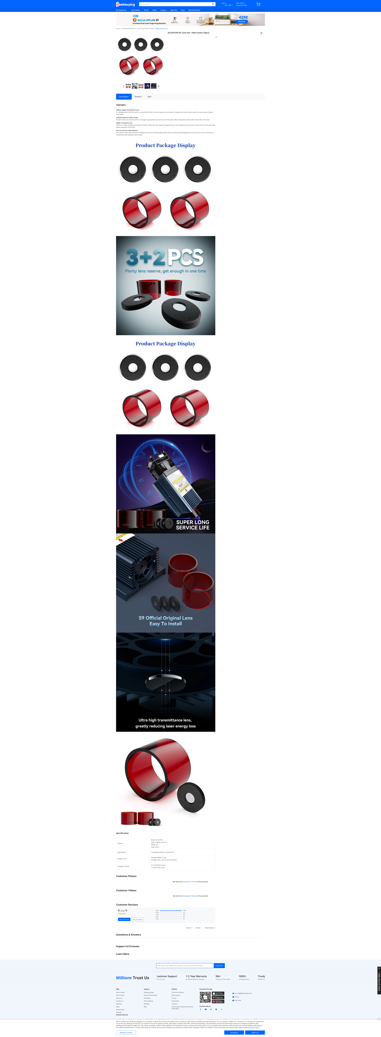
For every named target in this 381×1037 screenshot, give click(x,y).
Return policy (176, 995)
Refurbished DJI (194, 10)
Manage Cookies (126, 1033)
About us (119, 998)
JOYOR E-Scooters (178, 1019)
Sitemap (118, 1012)
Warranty (119, 1004)
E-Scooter (246, 1019)
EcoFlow (200, 1019)
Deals (155, 10)
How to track (120, 995)
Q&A (149, 97)
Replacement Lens (162, 28)
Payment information (150, 995)
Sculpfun (225, 1019)
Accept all (234, 1033)
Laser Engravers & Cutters (145, 28)
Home (118, 28)
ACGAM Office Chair (162, 1019)
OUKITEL (255, 1019)
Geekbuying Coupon (212, 1019)
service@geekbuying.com (243, 993)
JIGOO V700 (121, 1019)
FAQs (117, 1007)
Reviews (138, 97)
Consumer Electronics (128, 28)
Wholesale (147, 998)
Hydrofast (131, 1019)
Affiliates (146, 1004)
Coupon (163, 10)
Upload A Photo (190, 882)
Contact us (119, 1001)
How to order (120, 992)
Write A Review (124, 919)
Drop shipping (148, 1001)
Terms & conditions (178, 992)
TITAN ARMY (149, 1019)
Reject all (255, 1033)
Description (124, 97)
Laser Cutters (235, 1019)
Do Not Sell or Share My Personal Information (182, 1007)
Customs (174, 1004)
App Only (173, 10)
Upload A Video (190, 896)
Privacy (174, 998)
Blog (182, 10)
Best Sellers (136, 10)
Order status (120, 1009)
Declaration (175, 1001)
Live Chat (238, 1000)
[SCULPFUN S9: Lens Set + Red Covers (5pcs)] (128, 86)
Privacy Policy (255, 1027)
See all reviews (137, 919)
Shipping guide (149, 992)
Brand (146, 10)
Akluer (140, 1019)
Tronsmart (191, 1019)
